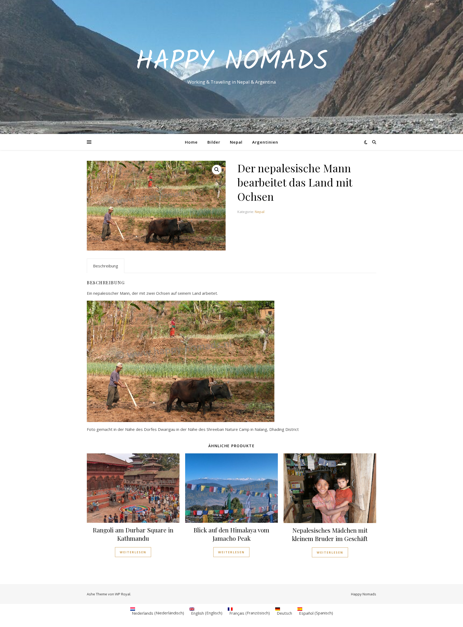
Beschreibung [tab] (105, 265)
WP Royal (122, 594)
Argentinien (265, 142)
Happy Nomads (231, 62)
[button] (217, 169)
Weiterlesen (133, 552)
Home (191, 142)
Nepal (236, 142)
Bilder (213, 142)
